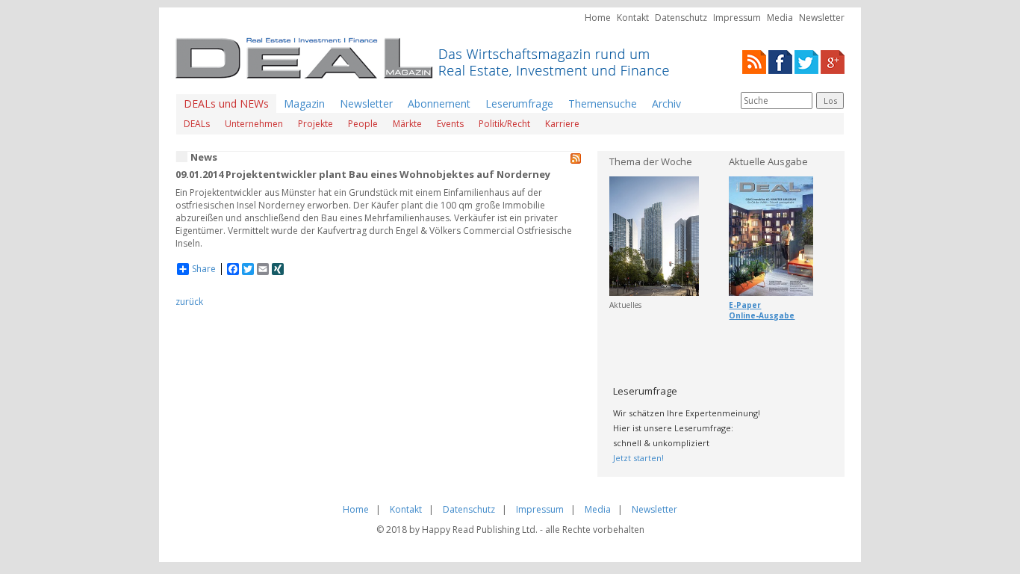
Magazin (304, 103)
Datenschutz (681, 17)
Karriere (562, 123)
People (363, 123)
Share (204, 269)
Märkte (407, 123)
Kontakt (633, 17)
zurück (189, 301)
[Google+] (833, 61)
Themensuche (602, 103)
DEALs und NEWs (226, 103)
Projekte (315, 123)
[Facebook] (780, 61)
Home (598, 17)
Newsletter (822, 17)
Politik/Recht (504, 123)
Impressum (737, 17)
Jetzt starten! (638, 457)
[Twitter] (806, 61)
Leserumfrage (519, 103)
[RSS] (754, 61)
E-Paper (745, 305)
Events (450, 123)
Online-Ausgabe (761, 315)
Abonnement (439, 103)
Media (780, 17)
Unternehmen (254, 123)
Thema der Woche (650, 161)
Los (830, 100)
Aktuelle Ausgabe (768, 161)
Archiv (666, 103)
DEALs (197, 123)
